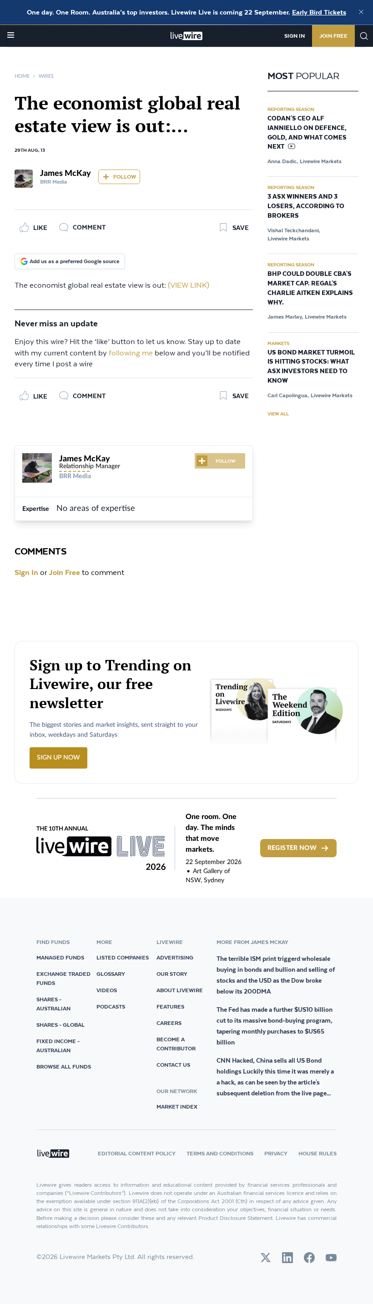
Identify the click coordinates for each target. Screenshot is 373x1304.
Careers (168, 1022)
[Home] (187, 35)
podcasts (110, 1006)
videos (106, 990)
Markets (278, 343)
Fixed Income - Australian (58, 1046)
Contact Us (173, 1064)
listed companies (122, 957)
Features (170, 1006)
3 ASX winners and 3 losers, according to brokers (305, 206)
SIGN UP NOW (58, 757)
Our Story (171, 973)
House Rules (317, 1153)
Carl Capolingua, (288, 395)
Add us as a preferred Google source (74, 261)
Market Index (176, 1106)
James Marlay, (285, 316)
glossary (110, 973)
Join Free (333, 35)
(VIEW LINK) (188, 285)
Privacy (275, 1153)
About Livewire (179, 990)
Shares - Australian (53, 1004)
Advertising (174, 957)
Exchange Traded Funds (63, 978)
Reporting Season (290, 109)
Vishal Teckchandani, (293, 230)
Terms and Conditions (219, 1153)
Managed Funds (60, 957)
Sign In (294, 35)
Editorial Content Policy (137, 1153)
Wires (46, 76)
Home (22, 76)
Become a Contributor (176, 1044)
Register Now (292, 848)
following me (131, 353)
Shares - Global (60, 1024)
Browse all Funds (63, 1066)
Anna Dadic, (282, 161)
